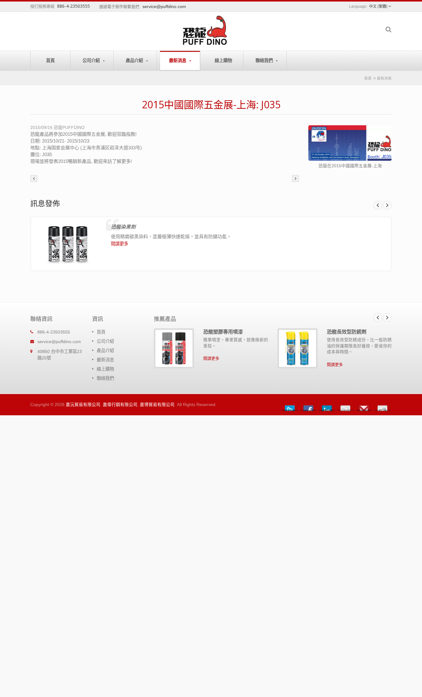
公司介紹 (91, 60)
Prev (377, 205)
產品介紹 (135, 60)
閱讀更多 (119, 243)
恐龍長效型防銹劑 (346, 331)
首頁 (50, 60)
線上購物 (223, 60)
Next (387, 205)
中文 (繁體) (378, 6)
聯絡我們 (264, 60)
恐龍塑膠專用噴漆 (223, 331)
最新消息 (178, 60)
